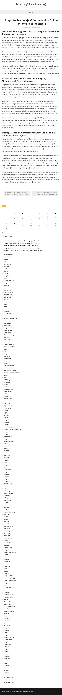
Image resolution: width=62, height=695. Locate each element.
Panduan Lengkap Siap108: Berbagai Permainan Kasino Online (21, 243)
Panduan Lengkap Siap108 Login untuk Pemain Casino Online (21, 245)
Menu (31, 12)
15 (47, 221)
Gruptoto (33, 139)
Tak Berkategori (35, 27)
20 (31, 223)
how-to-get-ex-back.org (31, 4)
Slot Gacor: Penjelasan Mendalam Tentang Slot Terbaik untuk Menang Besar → (46, 193)
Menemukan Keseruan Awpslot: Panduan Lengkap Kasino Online (22, 241)
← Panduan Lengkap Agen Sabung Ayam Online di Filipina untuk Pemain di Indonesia (16, 193)
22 (47, 223)
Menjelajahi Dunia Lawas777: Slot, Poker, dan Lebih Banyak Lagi (22, 248)
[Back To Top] (59, 691)
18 (14, 223)
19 (22, 223)
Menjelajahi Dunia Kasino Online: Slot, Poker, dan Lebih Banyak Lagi (23, 250)
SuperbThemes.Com (29, 691)
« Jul (3, 232)
